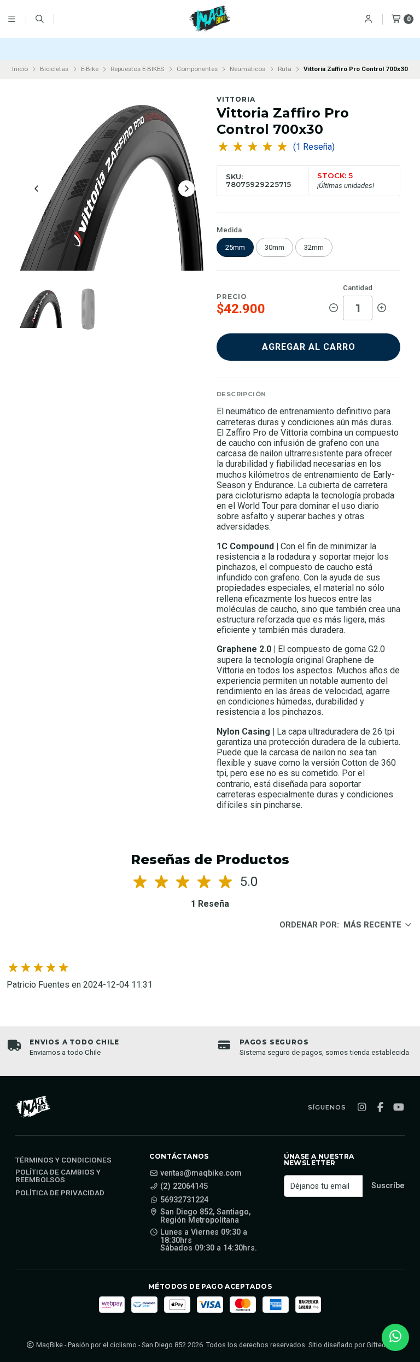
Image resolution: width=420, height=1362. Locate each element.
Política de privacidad (59, 1193)
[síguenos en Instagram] (361, 1107)
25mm (235, 247)
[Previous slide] (36, 188)
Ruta (284, 69)
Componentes (197, 69)
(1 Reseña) (314, 147)
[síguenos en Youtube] (399, 1107)
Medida (229, 229)
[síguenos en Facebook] (380, 1107)
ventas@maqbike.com (201, 1173)
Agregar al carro (308, 347)
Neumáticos (247, 69)
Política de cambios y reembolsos (58, 1176)
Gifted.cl (379, 1345)
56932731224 (184, 1200)
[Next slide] (186, 188)
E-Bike (89, 69)
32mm (314, 247)
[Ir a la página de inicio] (210, 19)
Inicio (20, 69)
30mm (274, 247)
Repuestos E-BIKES (137, 69)
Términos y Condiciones (63, 1160)
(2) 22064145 (184, 1186)
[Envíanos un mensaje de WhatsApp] (395, 1337)
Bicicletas (54, 69)
